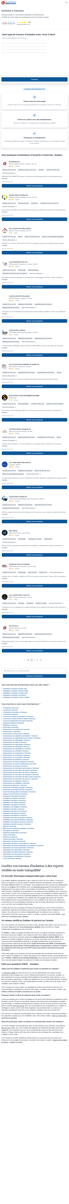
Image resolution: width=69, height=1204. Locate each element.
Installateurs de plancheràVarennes (15, 815)
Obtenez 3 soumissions (34, 676)
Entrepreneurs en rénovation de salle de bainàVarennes (22, 777)
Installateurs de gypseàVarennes (14, 805)
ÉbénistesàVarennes (10, 725)
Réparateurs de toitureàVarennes (14, 841)
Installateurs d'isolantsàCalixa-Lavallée (16, 697)
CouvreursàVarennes (10, 714)
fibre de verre (6, 1028)
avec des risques (18, 1006)
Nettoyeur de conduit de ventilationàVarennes (18, 828)
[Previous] (25, 660)
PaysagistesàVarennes (11, 830)
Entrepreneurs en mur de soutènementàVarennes (19, 764)
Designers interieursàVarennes (13, 723)
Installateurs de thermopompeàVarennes (17, 824)
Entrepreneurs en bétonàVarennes (15, 742)
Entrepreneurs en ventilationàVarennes (16, 783)
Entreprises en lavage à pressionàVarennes (17, 790)
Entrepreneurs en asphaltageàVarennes (16, 740)
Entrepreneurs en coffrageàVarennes (15, 751)
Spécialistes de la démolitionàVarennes (16, 850)
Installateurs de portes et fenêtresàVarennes (18, 820)
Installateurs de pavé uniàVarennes (15, 811)
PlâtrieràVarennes (9, 835)
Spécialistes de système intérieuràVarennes (18, 852)
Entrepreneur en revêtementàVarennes (16, 729)
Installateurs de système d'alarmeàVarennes (18, 822)
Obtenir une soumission (34, 186)
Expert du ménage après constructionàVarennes (19, 792)
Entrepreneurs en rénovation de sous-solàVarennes (20, 779)
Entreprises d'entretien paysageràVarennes (18, 787)
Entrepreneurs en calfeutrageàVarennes (16, 744)
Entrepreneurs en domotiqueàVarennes (16, 755)
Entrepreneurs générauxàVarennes (15, 785)
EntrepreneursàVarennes (11, 731)
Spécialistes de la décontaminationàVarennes (18, 848)
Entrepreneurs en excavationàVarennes (16, 757)
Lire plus (4, 178)
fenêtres (13, 887)
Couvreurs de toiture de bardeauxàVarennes (18, 716)
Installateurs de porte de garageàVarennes (17, 817)
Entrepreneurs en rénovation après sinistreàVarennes (21, 768)
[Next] (44, 660)
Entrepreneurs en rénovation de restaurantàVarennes (21, 774)
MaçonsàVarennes (9, 826)
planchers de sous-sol (41, 887)
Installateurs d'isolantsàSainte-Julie (15, 689)
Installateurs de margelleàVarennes (15, 807)
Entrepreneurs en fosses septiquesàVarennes (18, 762)
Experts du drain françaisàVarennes (15, 794)
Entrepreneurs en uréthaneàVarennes (16, 781)
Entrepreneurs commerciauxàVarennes (16, 734)
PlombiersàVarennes (10, 837)
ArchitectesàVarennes (10, 708)
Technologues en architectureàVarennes (17, 856)
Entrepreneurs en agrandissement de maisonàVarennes (22, 738)
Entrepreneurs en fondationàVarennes (16, 759)
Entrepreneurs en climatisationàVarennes (17, 749)
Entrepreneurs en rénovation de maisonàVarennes (20, 772)
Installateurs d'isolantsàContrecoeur (15, 693)
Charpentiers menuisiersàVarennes (15, 712)
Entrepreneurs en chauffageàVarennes (16, 746)
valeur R (5, 1030)
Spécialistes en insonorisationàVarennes (16, 854)
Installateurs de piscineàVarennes (14, 813)
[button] (66, 2)
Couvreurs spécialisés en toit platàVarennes (18, 721)
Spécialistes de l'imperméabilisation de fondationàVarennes (23, 845)
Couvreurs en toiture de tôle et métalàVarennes (19, 719)
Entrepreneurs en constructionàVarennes (17, 753)
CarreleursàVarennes (10, 710)
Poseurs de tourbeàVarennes (13, 839)
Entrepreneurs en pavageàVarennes (15, 766)
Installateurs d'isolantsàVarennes (14, 798)
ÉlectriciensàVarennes (11, 727)
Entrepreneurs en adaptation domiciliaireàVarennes (20, 736)
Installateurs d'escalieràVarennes (14, 796)
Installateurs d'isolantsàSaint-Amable (15, 691)
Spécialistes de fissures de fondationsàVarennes (19, 843)
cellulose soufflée (9, 973)
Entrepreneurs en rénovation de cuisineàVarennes (20, 770)
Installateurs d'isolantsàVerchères (14, 695)
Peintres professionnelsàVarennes (14, 833)
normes (42, 898)
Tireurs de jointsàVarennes (12, 858)
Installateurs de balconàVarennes (14, 800)
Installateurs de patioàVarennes (13, 809)
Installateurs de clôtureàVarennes (14, 802)
